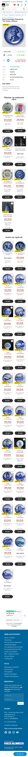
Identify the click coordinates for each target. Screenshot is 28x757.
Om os (6, 663)
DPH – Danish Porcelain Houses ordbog (11, 655)
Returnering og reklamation (13, 642)
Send (20, 703)
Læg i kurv (21, 754)
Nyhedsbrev (9, 681)
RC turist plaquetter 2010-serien (2, 14)
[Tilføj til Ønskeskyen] (8, 60)
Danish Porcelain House (7, 5)
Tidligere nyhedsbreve (11, 676)
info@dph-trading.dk (10, 725)
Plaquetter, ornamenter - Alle (16, 15)
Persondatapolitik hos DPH (12, 649)
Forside (6, 15)
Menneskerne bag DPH (11, 667)
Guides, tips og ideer (10, 651)
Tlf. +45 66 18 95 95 (10, 722)
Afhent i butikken (9, 637)
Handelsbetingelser (10, 644)
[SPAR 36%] (14, 46)
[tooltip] (8, 116)
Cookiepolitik (8, 658)
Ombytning (7, 640)
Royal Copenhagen (15, 66)
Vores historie (8, 669)
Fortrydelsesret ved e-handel (13, 647)
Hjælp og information (12, 634)
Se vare (8, 131)
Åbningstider (8, 671)
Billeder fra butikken (10, 674)
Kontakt (7, 708)
